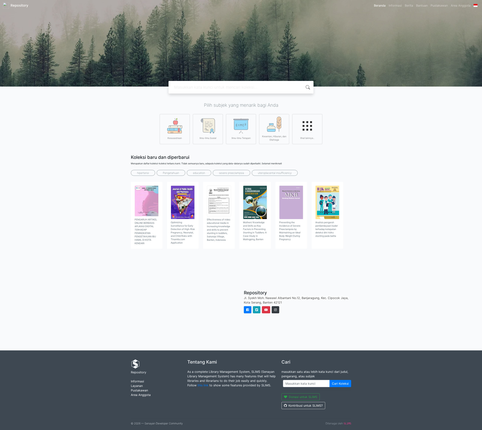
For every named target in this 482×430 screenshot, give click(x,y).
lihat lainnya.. (307, 138)
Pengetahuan (171, 172)
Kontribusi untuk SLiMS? (305, 405)
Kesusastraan (175, 138)
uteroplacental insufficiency (274, 172)
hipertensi (143, 172)
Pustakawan (439, 5)
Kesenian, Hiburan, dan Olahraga (274, 138)
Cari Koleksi (340, 383)
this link (203, 385)
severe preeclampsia (231, 172)
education (199, 172)
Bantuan (422, 5)
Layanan (137, 386)
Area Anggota (461, 5)
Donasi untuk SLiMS (303, 397)
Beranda (380, 5)
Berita (409, 5)
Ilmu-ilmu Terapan (241, 138)
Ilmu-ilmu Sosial (208, 138)
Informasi (395, 5)
